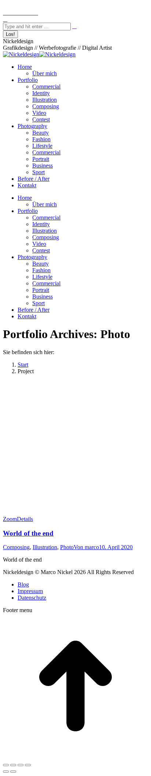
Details (25, 519)
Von (86, 547)
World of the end (28, 533)
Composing (16, 547)
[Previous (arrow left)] (6, 772)
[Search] (74, 26)
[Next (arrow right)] (13, 772)
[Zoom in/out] (28, 765)
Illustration (45, 547)
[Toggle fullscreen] (20, 765)
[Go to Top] (75, 756)
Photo (67, 547)
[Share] (13, 765)
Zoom (10, 519)
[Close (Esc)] (6, 765)
